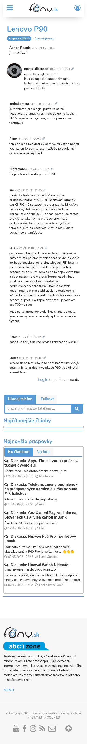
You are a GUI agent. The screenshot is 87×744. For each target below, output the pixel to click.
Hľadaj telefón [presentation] (20, 399)
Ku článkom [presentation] (18, 452)
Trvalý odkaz (73, 66)
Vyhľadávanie (76, 408)
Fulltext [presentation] (47, 399)
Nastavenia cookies (43, 718)
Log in (43, 379)
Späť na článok (20, 38)
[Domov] (43, 7)
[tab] (20, 399)
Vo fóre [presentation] (43, 452)
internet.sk (38, 713)
